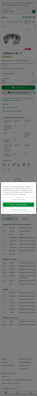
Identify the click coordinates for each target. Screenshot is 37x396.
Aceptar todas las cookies (18, 204)
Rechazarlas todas (18, 199)
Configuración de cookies (18, 210)
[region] (18, 198)
